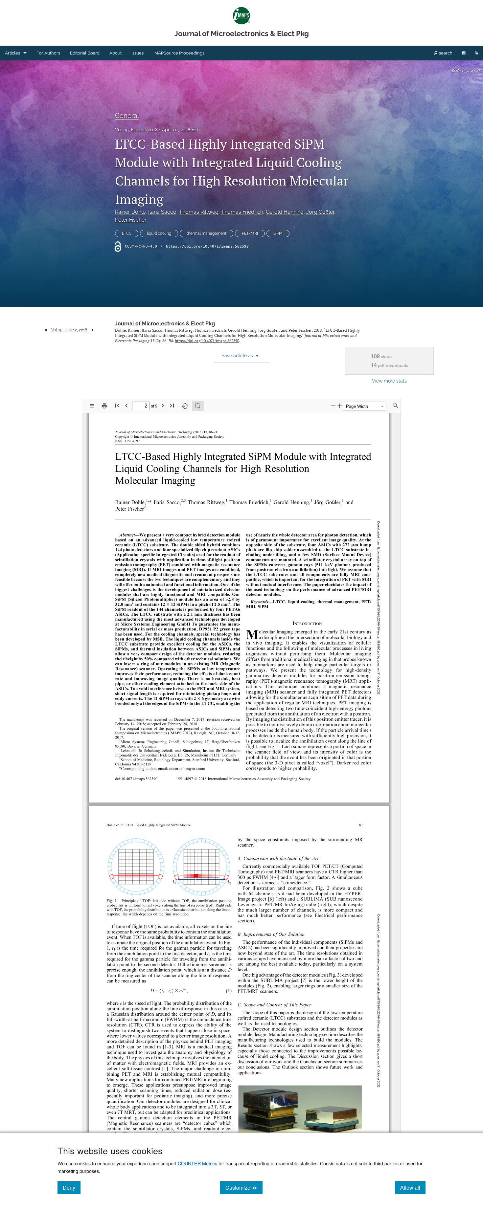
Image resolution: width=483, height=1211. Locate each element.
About (115, 53)
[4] (272, 877)
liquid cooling (159, 233)
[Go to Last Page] (172, 405)
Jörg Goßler (320, 212)
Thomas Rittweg (198, 212)
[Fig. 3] (333, 975)
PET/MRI (250, 233)
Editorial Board (85, 53)
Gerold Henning (285, 212)
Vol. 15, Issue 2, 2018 (136, 129)
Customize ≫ (244, 1187)
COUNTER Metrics (197, 1163)
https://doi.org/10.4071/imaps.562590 (207, 246)
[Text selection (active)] (198, 406)
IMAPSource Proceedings (178, 53)
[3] (170, 1047)
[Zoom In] (340, 406)
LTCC (126, 233)
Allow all (413, 1187)
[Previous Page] (126, 405)
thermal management (206, 233)
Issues (137, 53)
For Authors (48, 53)
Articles (12, 53)
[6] (276, 877)
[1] (107, 948)
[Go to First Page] (117, 405)
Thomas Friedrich (242, 212)
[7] (303, 980)
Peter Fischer (131, 220)
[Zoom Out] (333, 406)
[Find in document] (396, 406)
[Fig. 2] (323, 888)
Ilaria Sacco (162, 212)
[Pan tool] (185, 406)
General (127, 116)
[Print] (104, 406)
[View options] (91, 406)
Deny (71, 1187)
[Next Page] (163, 405)
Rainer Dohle (130, 212)
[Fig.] (228, 942)
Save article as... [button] (239, 355)
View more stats (389, 381)
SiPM (278, 233)
